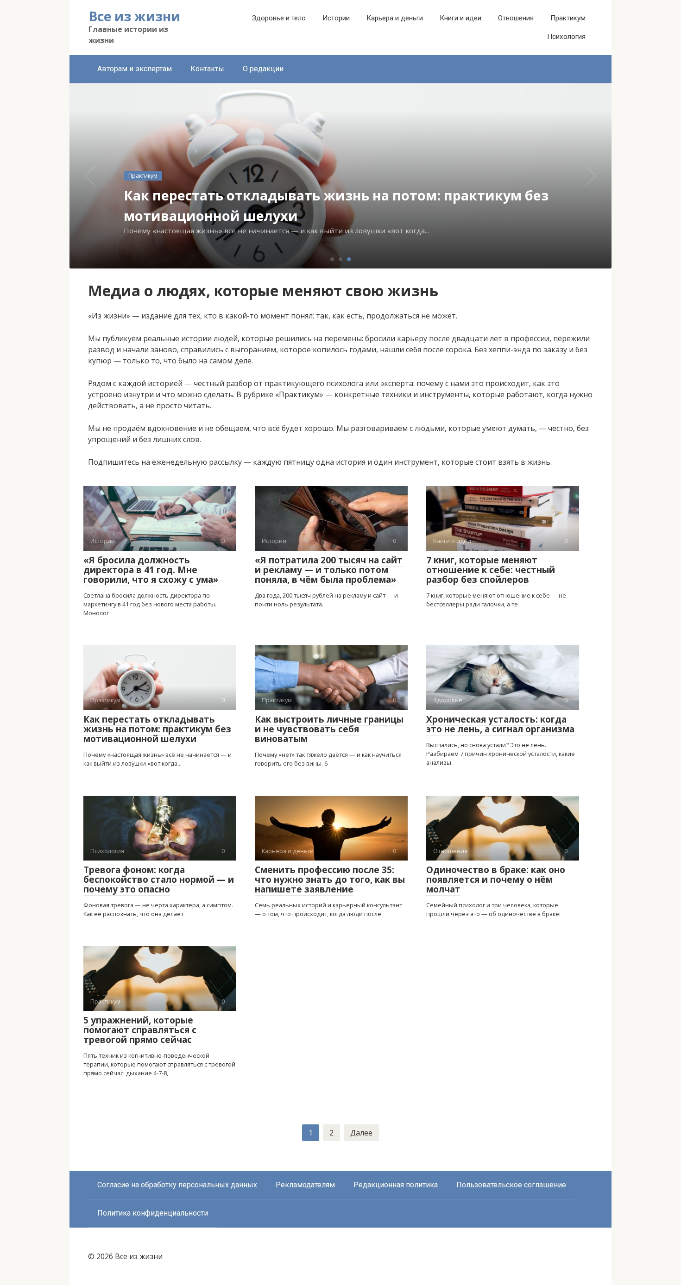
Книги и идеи (460, 18)
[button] (332, 259)
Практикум (568, 18)
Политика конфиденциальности (152, 1213)
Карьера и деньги (394, 18)
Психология (566, 36)
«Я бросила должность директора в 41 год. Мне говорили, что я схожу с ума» (150, 570)
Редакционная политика (395, 1184)
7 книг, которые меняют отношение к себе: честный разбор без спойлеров (490, 570)
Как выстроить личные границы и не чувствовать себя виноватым (329, 729)
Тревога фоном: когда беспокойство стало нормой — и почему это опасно (158, 879)
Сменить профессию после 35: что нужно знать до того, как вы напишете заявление (330, 879)
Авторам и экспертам (134, 68)
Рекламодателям (305, 1184)
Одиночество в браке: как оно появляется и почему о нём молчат (495, 879)
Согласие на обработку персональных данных (177, 1184)
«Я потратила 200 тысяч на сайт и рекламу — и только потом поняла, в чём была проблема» (329, 570)
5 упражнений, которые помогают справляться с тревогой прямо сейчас (139, 1030)
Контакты (207, 68)
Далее (361, 1133)
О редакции (263, 68)
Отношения (516, 18)
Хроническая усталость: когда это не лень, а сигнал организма (500, 724)
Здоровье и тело (279, 18)
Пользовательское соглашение (511, 1184)
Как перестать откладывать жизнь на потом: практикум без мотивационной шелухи (157, 729)
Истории (336, 18)
